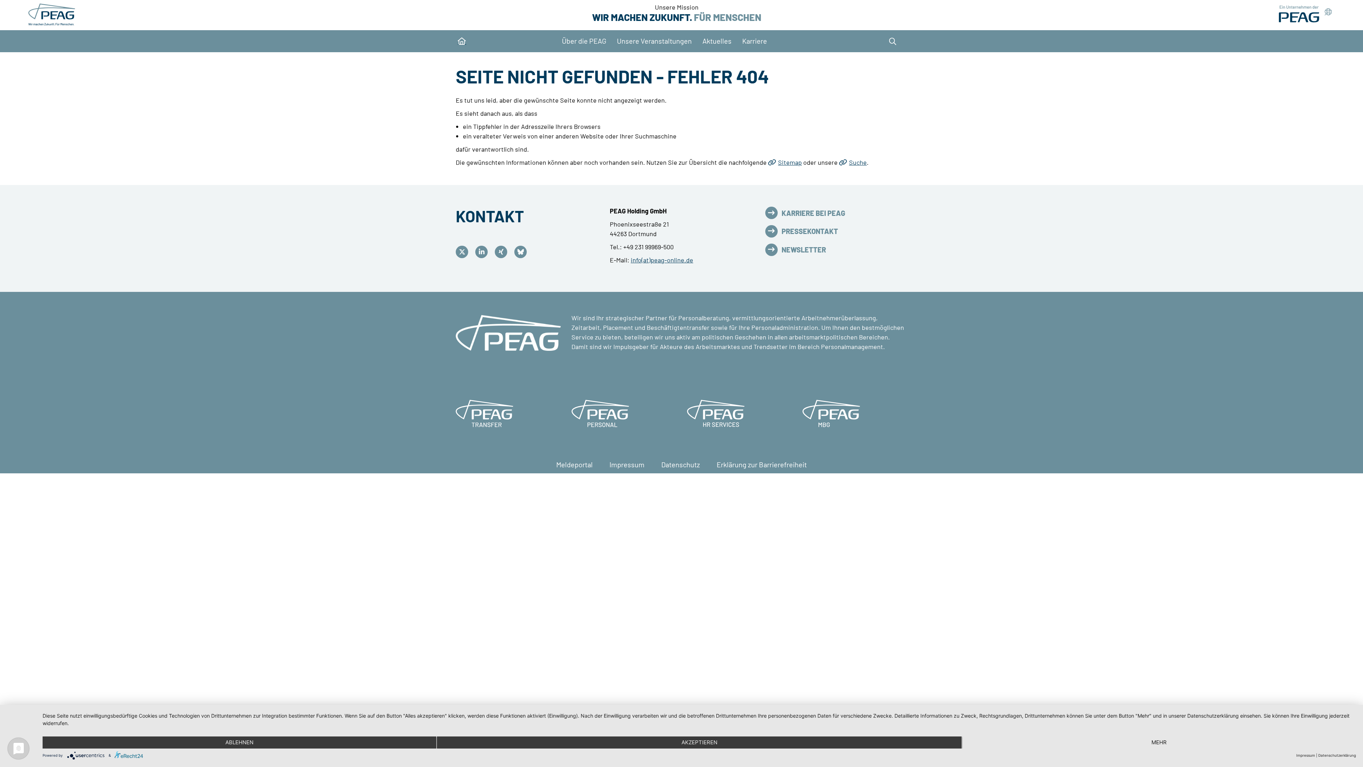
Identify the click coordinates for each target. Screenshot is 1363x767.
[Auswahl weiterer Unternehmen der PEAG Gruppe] (1305, 14)
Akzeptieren (699, 742)
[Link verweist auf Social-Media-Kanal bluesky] (522, 252)
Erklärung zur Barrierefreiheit (762, 464)
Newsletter (804, 249)
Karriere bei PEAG (813, 213)
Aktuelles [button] (717, 41)
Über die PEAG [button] (584, 41)
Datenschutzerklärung (1337, 755)
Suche (858, 162)
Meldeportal (575, 464)
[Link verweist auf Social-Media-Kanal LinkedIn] (483, 252)
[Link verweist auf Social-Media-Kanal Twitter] (464, 252)
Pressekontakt (810, 231)
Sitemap (790, 162)
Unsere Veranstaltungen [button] (654, 41)
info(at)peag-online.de (662, 260)
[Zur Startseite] (52, 14)
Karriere (754, 41)
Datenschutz (681, 464)
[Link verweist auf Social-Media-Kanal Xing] (503, 252)
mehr (1159, 742)
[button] (891, 41)
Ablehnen (239, 742)
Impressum (627, 464)
